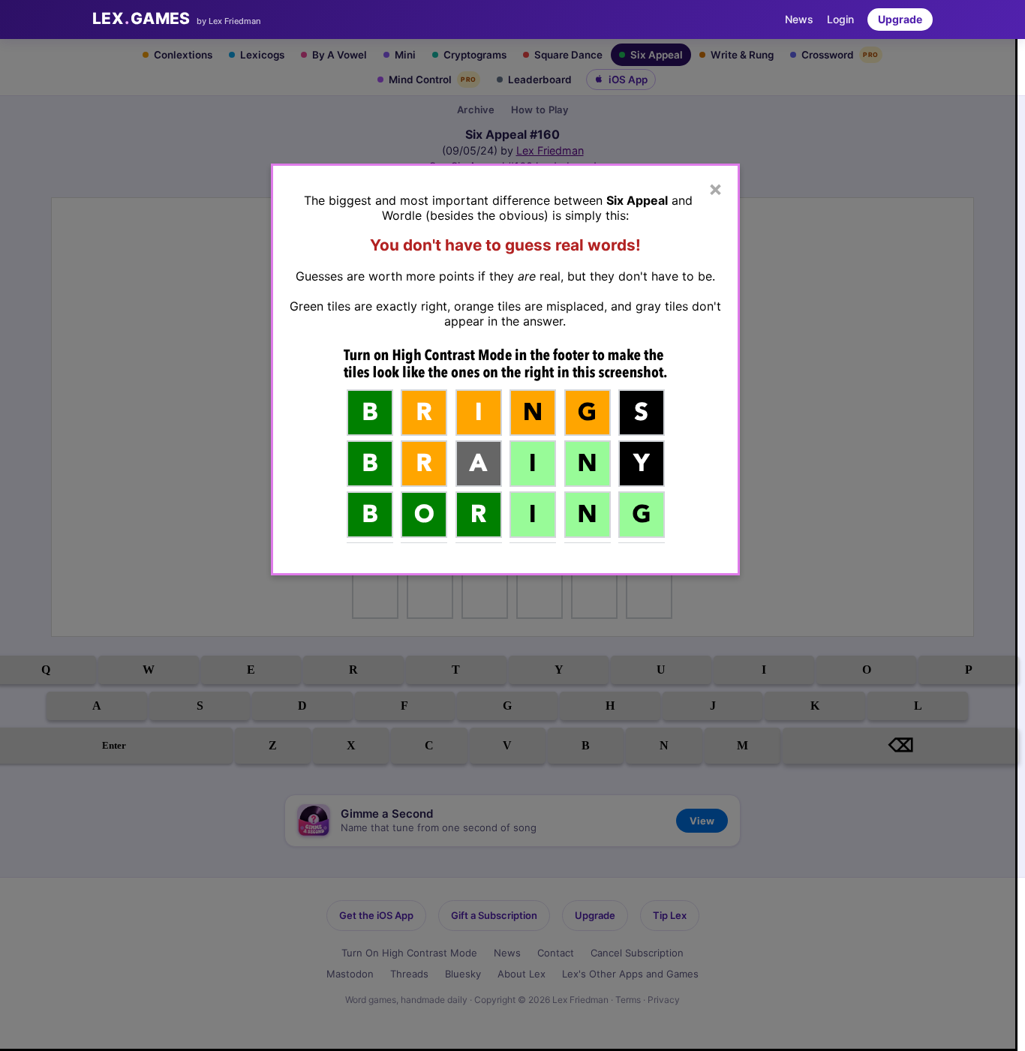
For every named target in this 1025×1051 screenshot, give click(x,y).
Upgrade (900, 19)
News (799, 19)
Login (840, 19)
